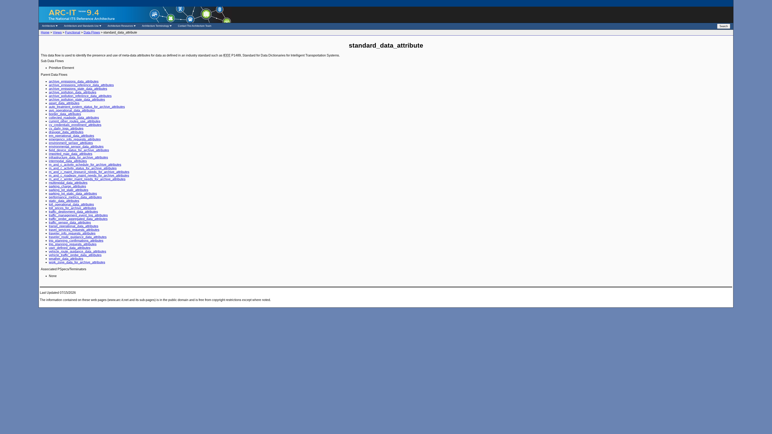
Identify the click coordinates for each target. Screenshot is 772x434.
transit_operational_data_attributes (73, 226)
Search (724, 26)
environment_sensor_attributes (71, 143)
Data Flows (92, 32)
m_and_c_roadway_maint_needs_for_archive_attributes (89, 175)
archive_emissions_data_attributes (74, 81)
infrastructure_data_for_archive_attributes (78, 157)
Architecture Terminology (156, 26)
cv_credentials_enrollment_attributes (75, 125)
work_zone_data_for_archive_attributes (77, 262)
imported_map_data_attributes (70, 154)
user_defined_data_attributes (69, 248)
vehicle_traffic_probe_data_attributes (75, 255)
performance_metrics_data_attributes (75, 197)
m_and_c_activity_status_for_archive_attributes (83, 168)
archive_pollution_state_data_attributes (77, 99)
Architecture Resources (121, 26)
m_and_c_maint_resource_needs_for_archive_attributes (89, 172)
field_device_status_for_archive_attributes (79, 150)
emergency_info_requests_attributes (75, 139)
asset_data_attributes (64, 103)
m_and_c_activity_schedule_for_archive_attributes (85, 164)
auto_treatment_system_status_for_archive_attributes (87, 106)
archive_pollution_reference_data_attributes (80, 96)
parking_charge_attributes (67, 186)
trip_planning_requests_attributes (72, 244)
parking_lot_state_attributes (68, 190)
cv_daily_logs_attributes (66, 128)
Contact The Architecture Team (194, 26)
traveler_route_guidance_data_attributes (78, 237)
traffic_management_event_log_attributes (78, 215)
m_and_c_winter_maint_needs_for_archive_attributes (87, 179)
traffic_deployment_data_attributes (73, 211)
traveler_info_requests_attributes (72, 233)
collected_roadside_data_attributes (74, 117)
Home (45, 32)
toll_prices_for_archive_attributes (72, 208)
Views (57, 32)
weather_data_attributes (66, 258)
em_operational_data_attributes (71, 135)
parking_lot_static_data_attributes (73, 193)
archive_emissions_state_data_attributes (78, 88)
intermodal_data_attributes (68, 161)
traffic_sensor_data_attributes (70, 222)
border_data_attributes (65, 114)
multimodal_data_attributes (68, 182)
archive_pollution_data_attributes (72, 92)
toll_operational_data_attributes (71, 204)
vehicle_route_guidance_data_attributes (77, 251)
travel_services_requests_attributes (74, 229)
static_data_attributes (64, 201)
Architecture (49, 26)
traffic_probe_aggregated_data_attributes (78, 219)
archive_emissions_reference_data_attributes (81, 85)
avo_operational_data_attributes (72, 110)
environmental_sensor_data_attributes (76, 146)
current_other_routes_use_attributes (74, 121)
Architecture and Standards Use (81, 26)
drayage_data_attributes (66, 132)
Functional (72, 32)
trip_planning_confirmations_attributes (76, 240)
